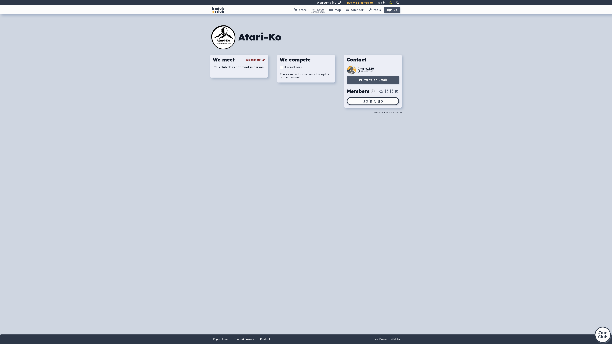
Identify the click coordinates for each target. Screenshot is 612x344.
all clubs (395, 339)
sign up (392, 10)
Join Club (373, 101)
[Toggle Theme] (390, 2)
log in (381, 2)
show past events (293, 67)
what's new (381, 339)
